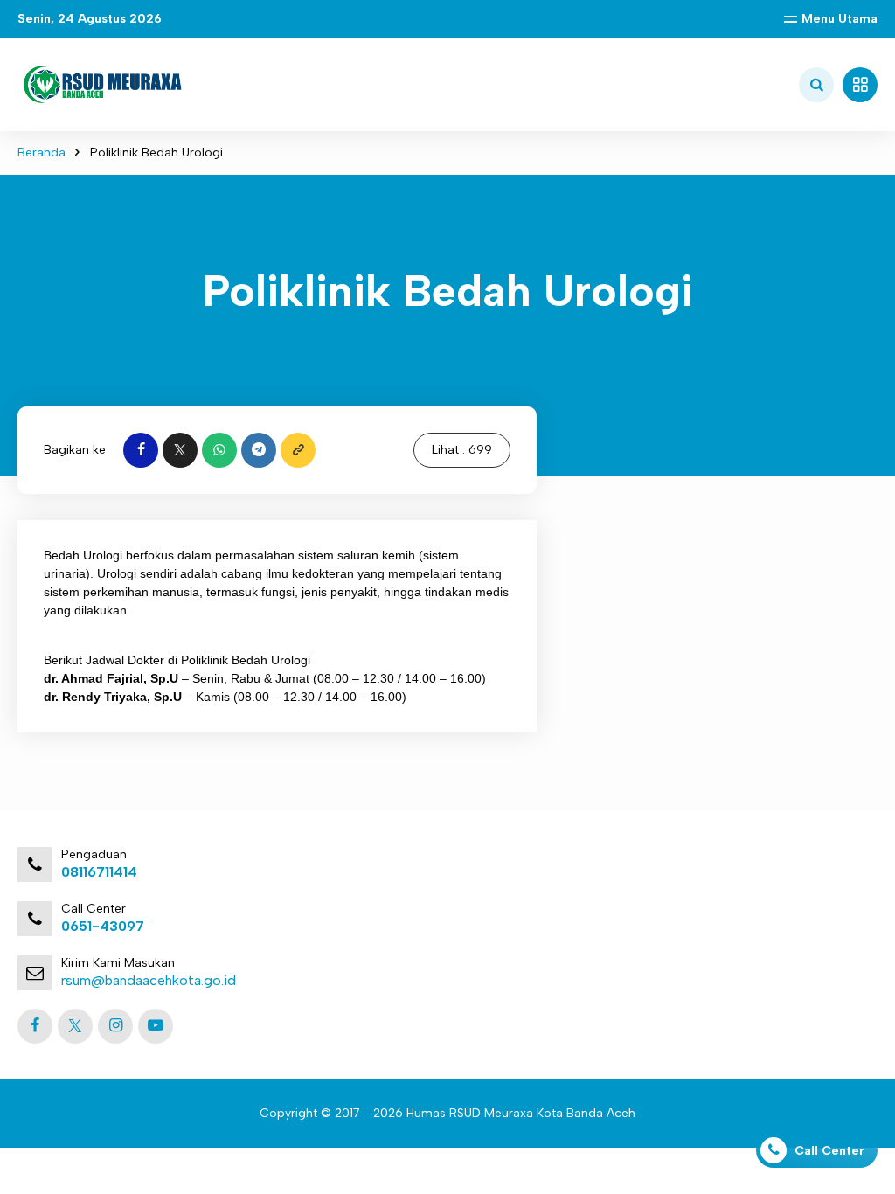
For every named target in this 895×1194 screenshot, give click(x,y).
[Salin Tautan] (298, 450)
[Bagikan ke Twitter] (180, 450)
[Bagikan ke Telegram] (258, 450)
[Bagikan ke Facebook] (140, 450)
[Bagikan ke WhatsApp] (219, 450)
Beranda (41, 152)
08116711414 (99, 872)
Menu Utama (839, 18)
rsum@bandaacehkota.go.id (148, 980)
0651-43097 (102, 926)
